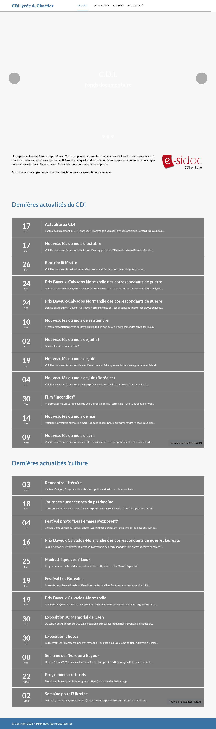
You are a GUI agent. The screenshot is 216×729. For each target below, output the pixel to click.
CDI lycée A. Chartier (32, 5)
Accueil (83, 5)
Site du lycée (136, 5)
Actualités (101, 5)
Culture (118, 5)
